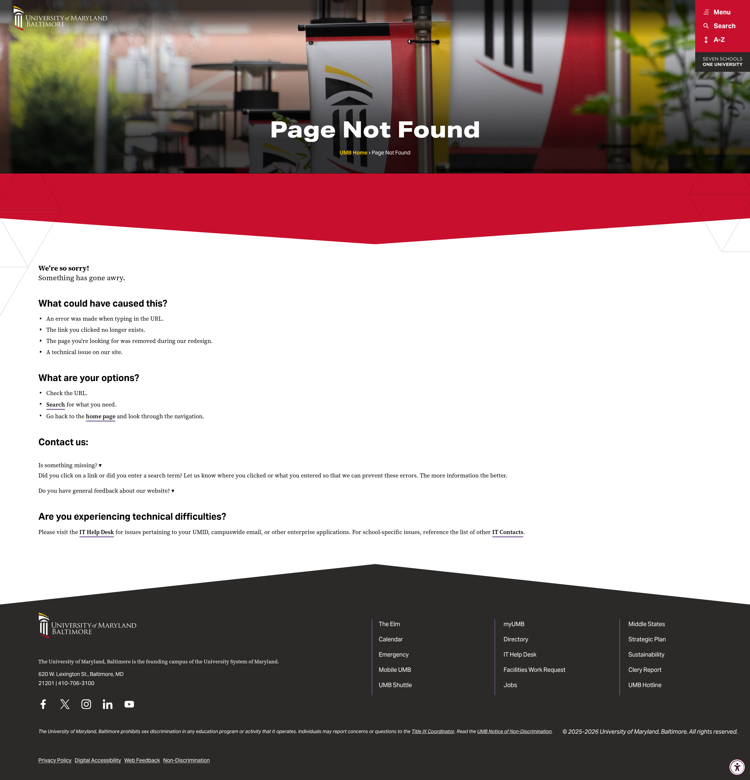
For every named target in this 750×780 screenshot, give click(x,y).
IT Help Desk (96, 532)
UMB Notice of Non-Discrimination (514, 731)
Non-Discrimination (186, 760)
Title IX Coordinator (433, 731)
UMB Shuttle (395, 685)
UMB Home (353, 152)
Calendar (391, 639)
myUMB (514, 624)
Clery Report (645, 670)
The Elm (389, 624)
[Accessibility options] (737, 767)
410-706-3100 (76, 683)
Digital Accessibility (98, 760)
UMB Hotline (645, 685)
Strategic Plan (647, 639)
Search (55, 404)
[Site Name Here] (60, 18)
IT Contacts (507, 532)
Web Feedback (142, 760)
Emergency (394, 654)
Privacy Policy (54, 760)
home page (100, 416)
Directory (516, 639)
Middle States (646, 624)
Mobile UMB (395, 670)
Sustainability (646, 654)
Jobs (510, 685)
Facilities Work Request (534, 670)
